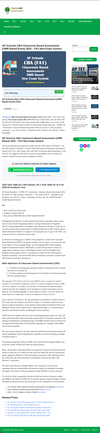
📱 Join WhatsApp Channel (21, 170)
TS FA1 (23, 21)
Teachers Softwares (12, 27)
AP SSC (71, 21)
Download (59, 387)
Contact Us (75, 430)
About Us (67, 430)
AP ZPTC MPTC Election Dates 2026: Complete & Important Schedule (79, 88)
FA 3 (47, 21)
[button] (5, 32)
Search (75, 45)
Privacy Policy (85, 430)
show (14, 109)
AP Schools (6, 117)
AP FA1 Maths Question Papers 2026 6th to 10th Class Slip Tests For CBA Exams (79, 107)
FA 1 (14, 21)
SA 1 (39, 21)
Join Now (59, 92)
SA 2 (62, 21)
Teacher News (18, 430)
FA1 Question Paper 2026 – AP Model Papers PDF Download (80, 126)
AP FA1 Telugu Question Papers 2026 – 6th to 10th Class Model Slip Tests (80, 117)
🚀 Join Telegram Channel (47, 170)
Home (6, 21)
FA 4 (54, 21)
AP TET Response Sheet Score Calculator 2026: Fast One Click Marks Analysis (82, 80)
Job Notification (85, 21)
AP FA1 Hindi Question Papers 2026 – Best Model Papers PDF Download (80, 97)
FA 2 (32, 21)
